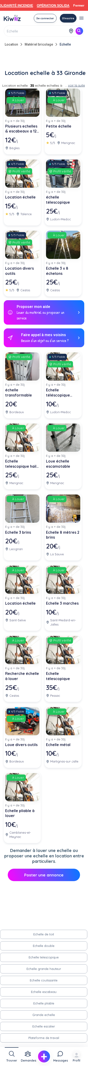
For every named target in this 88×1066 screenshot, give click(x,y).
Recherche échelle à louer (22, 676)
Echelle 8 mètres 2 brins (62, 535)
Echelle (65, 44)
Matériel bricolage (39, 44)
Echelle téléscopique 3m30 (58, 393)
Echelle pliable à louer (20, 813)
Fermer (78, 5)
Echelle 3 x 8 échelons (57, 271)
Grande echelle (43, 1015)
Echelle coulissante (43, 980)
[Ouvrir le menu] (81, 18)
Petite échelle (58, 126)
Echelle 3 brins (18, 532)
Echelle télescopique (58, 676)
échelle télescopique (58, 200)
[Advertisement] (44, 59)
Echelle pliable (43, 1003)
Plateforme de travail (43, 1038)
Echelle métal (58, 744)
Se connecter (45, 18)
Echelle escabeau (44, 992)
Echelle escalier (43, 1026)
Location (11, 44)
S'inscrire (68, 18)
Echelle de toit (43, 934)
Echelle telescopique (44, 957)
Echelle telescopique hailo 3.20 (22, 464)
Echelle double (43, 946)
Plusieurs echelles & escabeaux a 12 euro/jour (21, 129)
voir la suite (76, 85)
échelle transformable (18, 392)
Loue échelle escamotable (58, 464)
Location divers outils (19, 271)
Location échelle (20, 197)
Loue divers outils (21, 744)
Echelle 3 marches (62, 603)
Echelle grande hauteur (44, 969)
